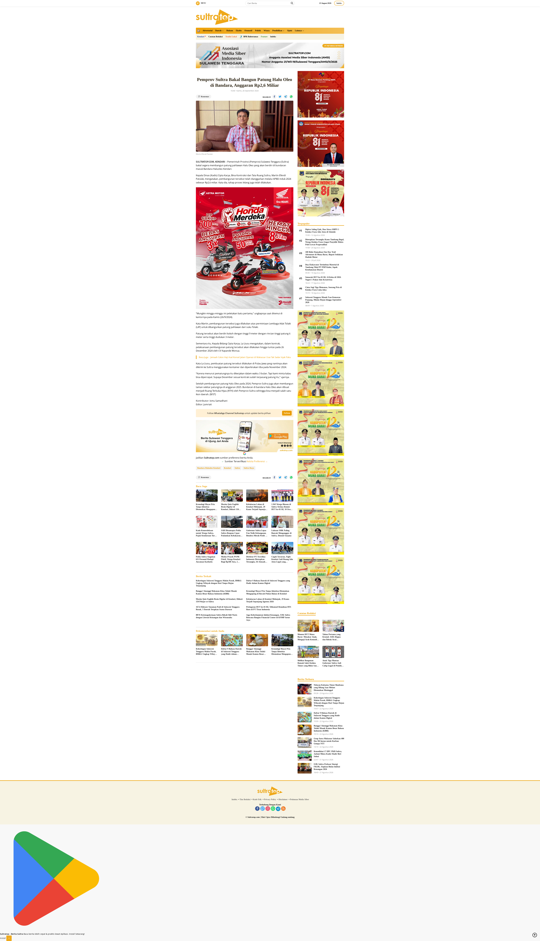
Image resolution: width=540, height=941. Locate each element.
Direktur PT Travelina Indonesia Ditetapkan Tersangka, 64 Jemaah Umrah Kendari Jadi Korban (255, 559)
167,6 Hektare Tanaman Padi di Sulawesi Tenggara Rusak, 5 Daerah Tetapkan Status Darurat (217, 608)
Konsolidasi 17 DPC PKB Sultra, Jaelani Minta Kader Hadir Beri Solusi (328, 753)
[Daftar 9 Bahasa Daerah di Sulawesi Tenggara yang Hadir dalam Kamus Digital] (232, 640)
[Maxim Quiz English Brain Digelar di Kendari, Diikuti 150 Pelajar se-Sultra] (232, 495)
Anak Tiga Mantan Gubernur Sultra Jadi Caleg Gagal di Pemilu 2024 (332, 663)
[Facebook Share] (274, 96)
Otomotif (248, 31)
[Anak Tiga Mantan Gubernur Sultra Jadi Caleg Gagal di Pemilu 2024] (333, 652)
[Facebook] (257, 808)
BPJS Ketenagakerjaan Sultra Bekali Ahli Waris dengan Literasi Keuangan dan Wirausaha (216, 616)
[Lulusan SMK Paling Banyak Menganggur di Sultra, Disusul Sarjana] (282, 522)
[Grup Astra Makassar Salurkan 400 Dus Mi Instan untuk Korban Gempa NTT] (305, 742)
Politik (258, 31)
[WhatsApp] (273, 808)
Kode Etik (257, 799)
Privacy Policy (270, 799)
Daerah (218, 31)
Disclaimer (283, 799)
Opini (289, 31)
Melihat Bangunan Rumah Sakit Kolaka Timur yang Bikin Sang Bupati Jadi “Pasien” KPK (308, 663)
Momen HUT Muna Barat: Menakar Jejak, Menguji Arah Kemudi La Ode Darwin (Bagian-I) (308, 637)
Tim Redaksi (245, 799)
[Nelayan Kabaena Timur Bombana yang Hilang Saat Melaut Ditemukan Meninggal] (305, 689)
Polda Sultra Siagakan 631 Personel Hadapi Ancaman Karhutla (205, 559)
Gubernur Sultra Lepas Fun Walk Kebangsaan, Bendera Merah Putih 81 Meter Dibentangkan (256, 533)
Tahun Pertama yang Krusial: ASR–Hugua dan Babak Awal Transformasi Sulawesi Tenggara (332, 637)
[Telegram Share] (286, 96)
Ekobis (239, 31)
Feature (264, 37)
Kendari (200, 37)
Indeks (339, 3)
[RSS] (283, 808)
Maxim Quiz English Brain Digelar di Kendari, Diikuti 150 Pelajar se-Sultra (230, 507)
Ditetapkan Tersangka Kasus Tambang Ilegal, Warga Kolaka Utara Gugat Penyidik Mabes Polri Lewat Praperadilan (324, 242)
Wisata (267, 31)
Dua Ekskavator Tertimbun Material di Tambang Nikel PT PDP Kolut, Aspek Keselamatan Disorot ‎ (322, 267)
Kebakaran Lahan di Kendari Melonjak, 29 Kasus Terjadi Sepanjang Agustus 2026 (257, 507)
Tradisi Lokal (231, 37)
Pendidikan (277, 31)
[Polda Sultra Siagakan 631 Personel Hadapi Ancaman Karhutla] (207, 548)
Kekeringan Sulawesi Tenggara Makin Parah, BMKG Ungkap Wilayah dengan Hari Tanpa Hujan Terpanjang (218, 583)
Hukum (229, 31)
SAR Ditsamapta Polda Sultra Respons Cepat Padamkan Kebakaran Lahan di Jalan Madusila (231, 533)
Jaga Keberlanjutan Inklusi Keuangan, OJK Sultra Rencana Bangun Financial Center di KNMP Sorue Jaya (268, 617)
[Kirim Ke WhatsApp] (291, 96)
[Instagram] (268, 808)
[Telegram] (278, 809)
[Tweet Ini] (280, 96)
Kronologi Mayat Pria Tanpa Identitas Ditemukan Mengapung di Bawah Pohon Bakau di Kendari (206, 507)
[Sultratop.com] (217, 16)
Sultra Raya (249, 468)
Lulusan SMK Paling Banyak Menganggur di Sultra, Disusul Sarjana (281, 533)
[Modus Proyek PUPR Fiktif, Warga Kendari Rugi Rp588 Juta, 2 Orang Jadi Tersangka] (232, 548)
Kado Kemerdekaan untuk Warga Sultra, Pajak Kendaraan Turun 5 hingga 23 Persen (206, 533)
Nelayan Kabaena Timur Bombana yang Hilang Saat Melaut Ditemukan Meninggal (329, 687)
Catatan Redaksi (215, 37)
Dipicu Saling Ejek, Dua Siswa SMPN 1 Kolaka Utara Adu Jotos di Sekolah (322, 230)
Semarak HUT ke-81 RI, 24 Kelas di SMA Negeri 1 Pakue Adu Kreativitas (323, 278)
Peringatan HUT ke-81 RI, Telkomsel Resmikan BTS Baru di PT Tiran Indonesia (268, 608)
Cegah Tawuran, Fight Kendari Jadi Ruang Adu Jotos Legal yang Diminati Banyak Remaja (282, 559)
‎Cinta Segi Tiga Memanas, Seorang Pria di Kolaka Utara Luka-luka (323, 288)
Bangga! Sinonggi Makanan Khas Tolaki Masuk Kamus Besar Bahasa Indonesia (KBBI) (216, 592)
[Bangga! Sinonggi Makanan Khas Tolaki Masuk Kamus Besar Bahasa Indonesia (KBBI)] (257, 640)
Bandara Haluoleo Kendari (208, 468)
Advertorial (207, 31)
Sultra (237, 468)
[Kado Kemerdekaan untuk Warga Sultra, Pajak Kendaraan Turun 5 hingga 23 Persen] (207, 522)
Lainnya (298, 31)
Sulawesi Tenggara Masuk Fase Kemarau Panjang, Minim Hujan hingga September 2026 (323, 299)
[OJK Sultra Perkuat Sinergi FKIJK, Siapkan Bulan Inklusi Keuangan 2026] (305, 768)
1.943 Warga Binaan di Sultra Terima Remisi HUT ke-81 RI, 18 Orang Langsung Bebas (282, 507)
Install (3, 938)
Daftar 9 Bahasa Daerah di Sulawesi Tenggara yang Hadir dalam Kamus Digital (268, 582)
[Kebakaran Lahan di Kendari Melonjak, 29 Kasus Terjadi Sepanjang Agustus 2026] (257, 495)
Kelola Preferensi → (257, 461)
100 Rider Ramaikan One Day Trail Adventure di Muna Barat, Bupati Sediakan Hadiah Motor (324, 254)
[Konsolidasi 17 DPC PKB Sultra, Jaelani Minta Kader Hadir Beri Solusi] (305, 755)
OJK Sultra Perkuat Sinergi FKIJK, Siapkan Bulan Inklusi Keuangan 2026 (327, 766)
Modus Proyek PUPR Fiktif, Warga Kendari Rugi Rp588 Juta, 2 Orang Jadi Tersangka (230, 559)
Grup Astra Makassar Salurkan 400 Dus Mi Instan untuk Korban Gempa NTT (329, 741)
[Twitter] (262, 808)
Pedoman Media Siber (299, 799)
